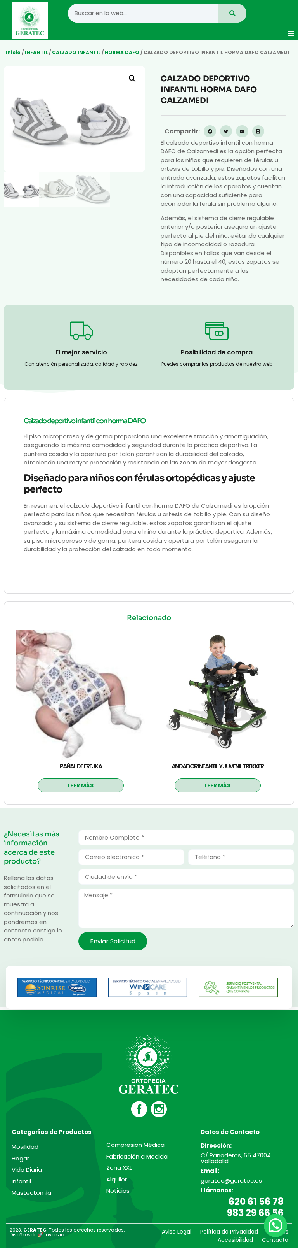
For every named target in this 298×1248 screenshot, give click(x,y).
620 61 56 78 (256, 1201)
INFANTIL (36, 52)
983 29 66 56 (255, 1212)
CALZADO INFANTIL (76, 52)
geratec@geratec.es (231, 1180)
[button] (291, 33)
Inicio (13, 52)
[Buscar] (232, 13)
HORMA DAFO (122, 52)
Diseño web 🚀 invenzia (37, 1234)
